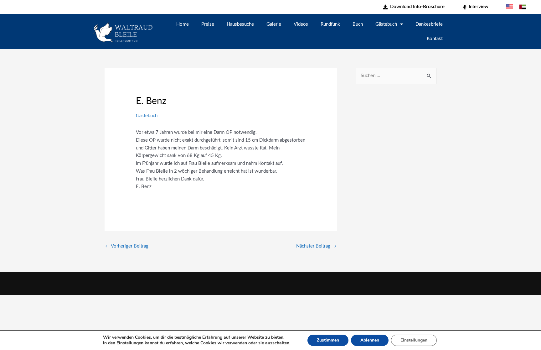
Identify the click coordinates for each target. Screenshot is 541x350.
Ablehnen (369, 340)
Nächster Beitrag (316, 246)
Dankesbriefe (429, 24)
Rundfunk (330, 24)
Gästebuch (386, 24)
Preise (207, 24)
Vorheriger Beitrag (126, 246)
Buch (358, 24)
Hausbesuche (240, 24)
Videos (301, 24)
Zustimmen (328, 340)
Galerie (273, 24)
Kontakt (435, 38)
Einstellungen (129, 343)
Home (182, 24)
